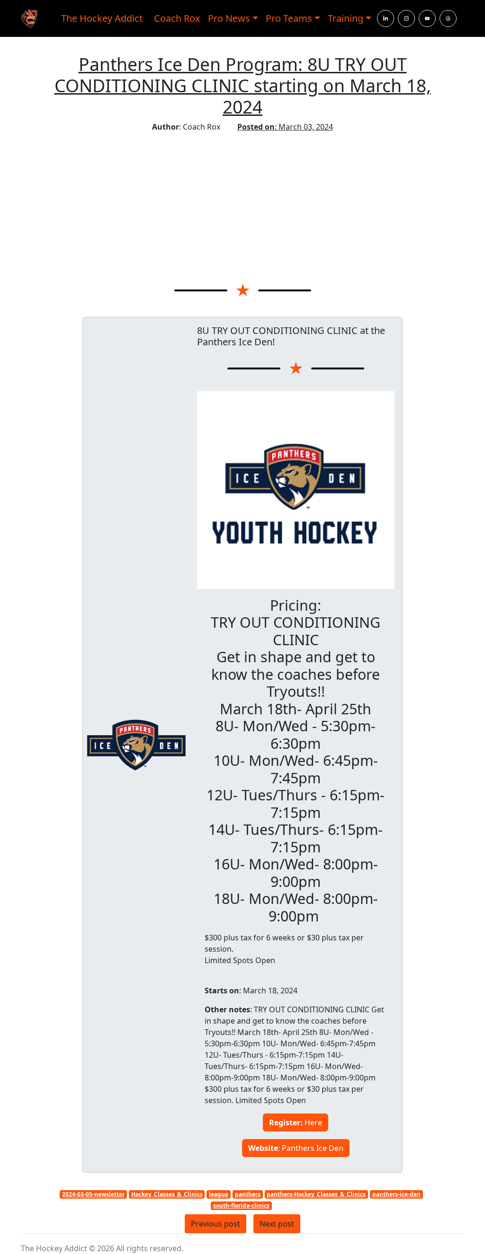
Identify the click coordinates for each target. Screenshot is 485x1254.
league (218, 1194)
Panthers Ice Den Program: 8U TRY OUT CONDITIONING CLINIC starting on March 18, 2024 (242, 85)
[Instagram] (406, 18)
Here (295, 1122)
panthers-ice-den (396, 1194)
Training (345, 18)
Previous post (215, 1224)
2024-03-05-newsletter (93, 1194)
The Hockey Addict (102, 18)
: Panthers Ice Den (295, 1148)
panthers (247, 1194)
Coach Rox (177, 18)
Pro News (229, 18)
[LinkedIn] (385, 18)
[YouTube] (427, 18)
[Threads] (448, 18)
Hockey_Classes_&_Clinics (167, 1194)
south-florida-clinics (241, 1205)
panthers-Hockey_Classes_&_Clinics (316, 1194)
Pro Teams (289, 18)
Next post (277, 1224)
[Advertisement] (242, 203)
